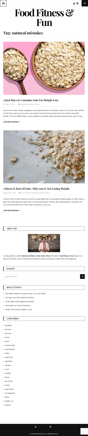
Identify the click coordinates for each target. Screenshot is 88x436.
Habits (7, 353)
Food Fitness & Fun (44, 17)
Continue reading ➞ (11, 122)
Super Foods (9, 389)
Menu (3, 3)
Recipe (7, 377)
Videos (37, 104)
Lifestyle (8, 365)
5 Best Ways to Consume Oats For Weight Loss (30, 100)
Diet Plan (8, 333)
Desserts (8, 329)
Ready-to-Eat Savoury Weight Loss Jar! (18, 309)
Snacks (7, 385)
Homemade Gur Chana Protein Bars (17, 305)
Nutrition (31, 104)
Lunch (7, 369)
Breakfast (8, 325)
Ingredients (24, 104)
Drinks (7, 341)
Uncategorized (10, 393)
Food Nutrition (25, 193)
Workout (8, 405)
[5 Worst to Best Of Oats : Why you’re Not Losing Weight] (44, 183)
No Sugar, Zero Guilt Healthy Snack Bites (20, 298)
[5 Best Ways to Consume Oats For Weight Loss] (44, 94)
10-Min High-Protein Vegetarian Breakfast (20, 301)
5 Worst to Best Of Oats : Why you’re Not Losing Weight (36, 188)
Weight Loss (9, 401)
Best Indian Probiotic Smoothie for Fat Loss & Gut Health (25, 294)
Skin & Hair (8, 381)
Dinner (7, 337)
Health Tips (9, 357)
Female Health (10, 345)
